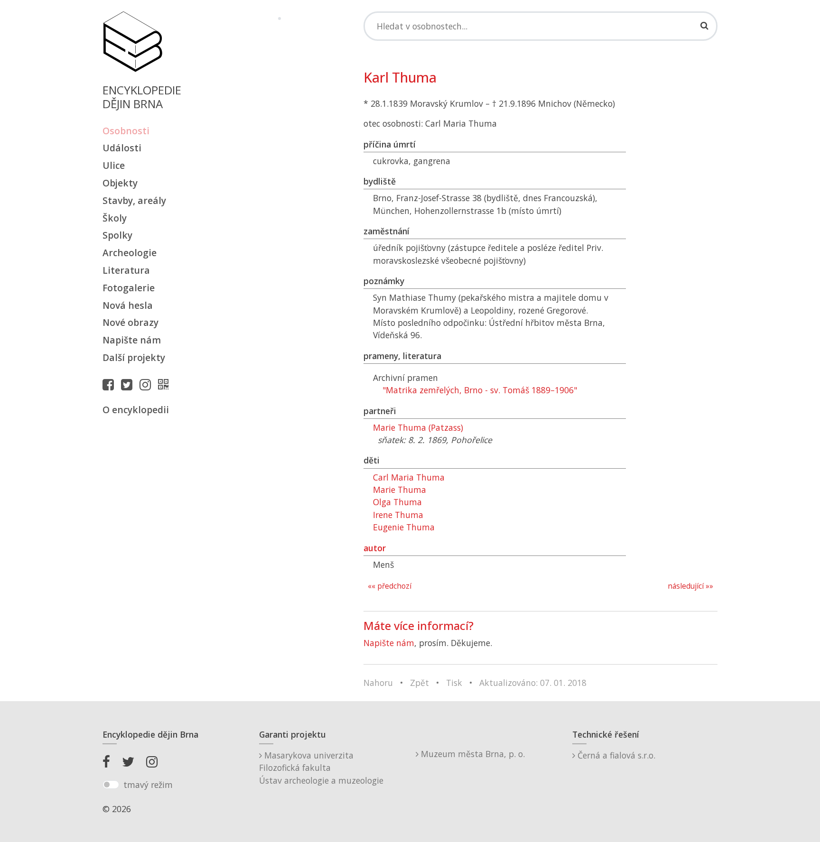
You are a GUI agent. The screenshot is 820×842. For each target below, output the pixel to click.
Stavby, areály (134, 200)
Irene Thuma (398, 514)
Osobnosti (125, 130)
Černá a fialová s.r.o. (615, 755)
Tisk (454, 682)
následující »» (690, 586)
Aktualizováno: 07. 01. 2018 (533, 682)
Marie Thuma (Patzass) (418, 427)
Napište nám (131, 339)
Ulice (113, 165)
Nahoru (378, 682)
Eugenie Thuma (404, 527)
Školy (114, 218)
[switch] (110, 784)
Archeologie (129, 252)
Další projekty (133, 357)
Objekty (120, 182)
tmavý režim (148, 784)
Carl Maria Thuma (409, 477)
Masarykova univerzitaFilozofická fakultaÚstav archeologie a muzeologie (321, 767)
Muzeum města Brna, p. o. (472, 753)
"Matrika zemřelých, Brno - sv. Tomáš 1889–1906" (479, 390)
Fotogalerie (128, 287)
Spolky (117, 235)
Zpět (419, 682)
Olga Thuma (397, 502)
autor (374, 548)
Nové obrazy (130, 322)
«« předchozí (389, 586)
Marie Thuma (399, 489)
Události (121, 147)
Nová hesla (127, 305)
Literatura (126, 270)
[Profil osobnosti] (165, 384)
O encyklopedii (135, 409)
